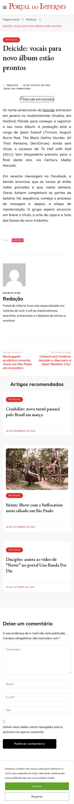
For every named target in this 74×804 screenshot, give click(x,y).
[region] (37, 782)
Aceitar (37, 786)
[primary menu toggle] (5, 7)
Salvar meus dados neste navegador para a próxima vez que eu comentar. (33, 729)
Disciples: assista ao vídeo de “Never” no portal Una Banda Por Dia (36, 565)
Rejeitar (37, 796)
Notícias (11, 40)
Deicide (49, 110)
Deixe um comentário (17, 88)
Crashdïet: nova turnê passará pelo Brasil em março (33, 411)
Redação (12, 85)
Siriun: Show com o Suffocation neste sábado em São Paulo (34, 507)
